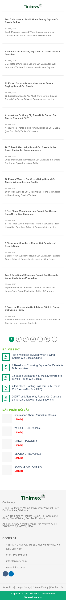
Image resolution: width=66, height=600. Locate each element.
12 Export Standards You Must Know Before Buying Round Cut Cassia (29, 84)
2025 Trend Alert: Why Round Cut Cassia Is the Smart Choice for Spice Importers (30, 148)
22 (47, 339)
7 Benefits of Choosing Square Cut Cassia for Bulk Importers (32, 53)
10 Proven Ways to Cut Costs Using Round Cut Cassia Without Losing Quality (30, 180)
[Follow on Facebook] (5, 573)
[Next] (54, 339)
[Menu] (4, 6)
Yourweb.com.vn (33, 597)
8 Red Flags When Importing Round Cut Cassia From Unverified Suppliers (31, 212)
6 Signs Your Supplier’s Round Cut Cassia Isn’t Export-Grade (30, 244)
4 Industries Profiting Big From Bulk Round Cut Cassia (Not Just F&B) (31, 116)
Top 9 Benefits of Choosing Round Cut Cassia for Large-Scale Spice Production (32, 276)
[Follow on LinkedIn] (11, 573)
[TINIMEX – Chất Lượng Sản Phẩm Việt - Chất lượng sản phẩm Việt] (33, 6)
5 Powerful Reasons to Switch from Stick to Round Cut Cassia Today (32, 308)
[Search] (62, 6)
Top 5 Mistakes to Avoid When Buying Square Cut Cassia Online (32, 21)
